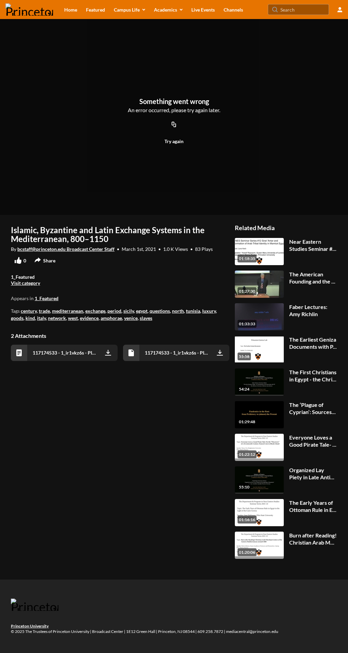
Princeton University (30, 626)
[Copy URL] (174, 124)
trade (44, 311)
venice (131, 318)
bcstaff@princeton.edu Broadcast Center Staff (66, 249)
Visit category (25, 283)
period (114, 311)
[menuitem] (70, 9)
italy (41, 318)
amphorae (111, 318)
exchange (95, 311)
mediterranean (67, 311)
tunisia (193, 311)
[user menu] (339, 9)
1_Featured (46, 298)
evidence (89, 318)
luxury (209, 311)
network (57, 318)
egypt (141, 311)
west (73, 318)
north (178, 311)
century (29, 311)
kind (30, 318)
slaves (146, 318)
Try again (174, 141)
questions (160, 311)
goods (17, 318)
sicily (128, 311)
